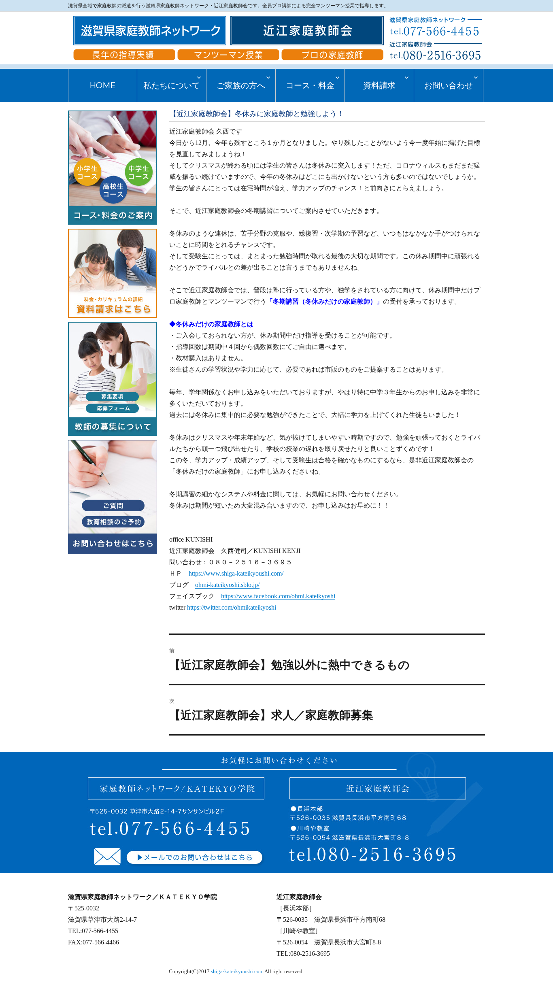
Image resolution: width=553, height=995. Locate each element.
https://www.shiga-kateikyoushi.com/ (236, 573)
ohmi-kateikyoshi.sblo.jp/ (227, 584)
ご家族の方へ (241, 85)
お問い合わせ (448, 85)
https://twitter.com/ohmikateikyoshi (231, 607)
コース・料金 (310, 85)
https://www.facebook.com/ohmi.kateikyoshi (278, 596)
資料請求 (379, 85)
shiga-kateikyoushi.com (237, 971)
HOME (102, 85)
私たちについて (171, 85)
